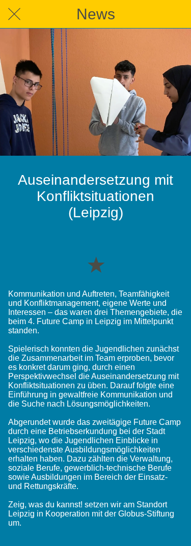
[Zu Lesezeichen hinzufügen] (96, 264)
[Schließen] (14, 14)
